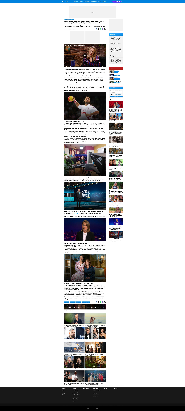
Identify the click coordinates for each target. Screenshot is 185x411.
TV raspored (87, 1)
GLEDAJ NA (115, 1)
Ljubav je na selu (96, 394)
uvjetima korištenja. (118, 94)
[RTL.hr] (65, 1)
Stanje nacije (87, 302)
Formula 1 (74, 401)
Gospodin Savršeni (76, 397)
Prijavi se (116, 96)
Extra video (94, 1)
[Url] (105, 29)
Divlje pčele (75, 398)
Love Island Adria (75, 390)
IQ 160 (74, 393)
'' (75, 213)
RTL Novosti (112, 87)
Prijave (104, 1)
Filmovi (63, 392)
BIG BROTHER (78, 302)
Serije (63, 390)
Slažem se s (116, 94)
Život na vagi (72, 302)
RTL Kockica (66, 302)
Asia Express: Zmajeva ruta (76, 395)
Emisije (81, 1)
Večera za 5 (95, 396)
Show (111, 68)
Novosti (76, 1)
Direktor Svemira (75, 399)
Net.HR (99, 1)
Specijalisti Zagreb (76, 392)
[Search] (122, 1)
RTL (82, 302)
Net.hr (72, 311)
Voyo (63, 394)
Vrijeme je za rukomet (96, 390)
